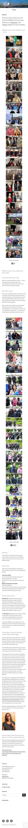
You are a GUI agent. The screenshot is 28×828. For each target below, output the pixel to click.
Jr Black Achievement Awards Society (11, 699)
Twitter (4, 25)
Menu (14, 9)
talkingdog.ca (5, 776)
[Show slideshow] (14, 260)
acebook (14, 22)
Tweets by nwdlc (6, 787)
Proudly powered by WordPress (9, 824)
